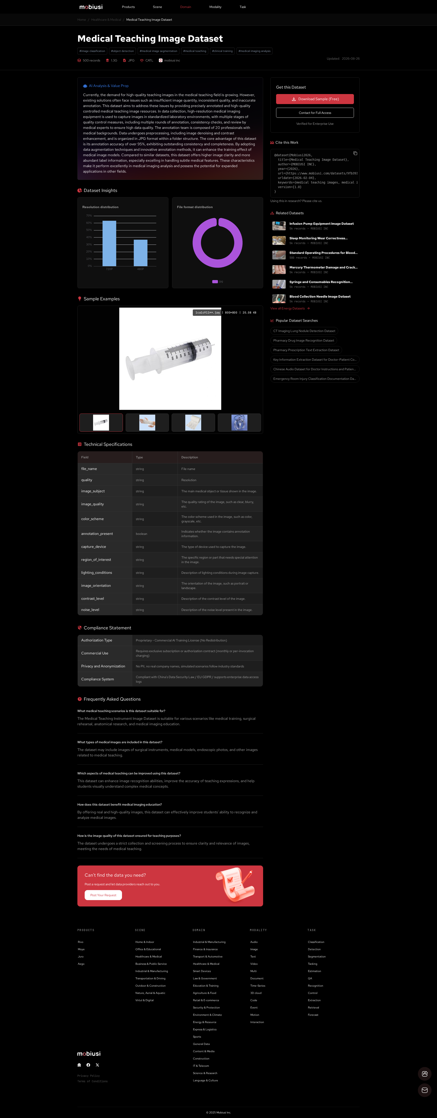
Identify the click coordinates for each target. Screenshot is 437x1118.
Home (81, 20)
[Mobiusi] (91, 7)
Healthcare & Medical (106, 20)
